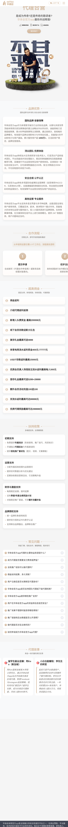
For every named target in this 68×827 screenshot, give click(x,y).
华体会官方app (25, 19)
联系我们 (34, 31)
